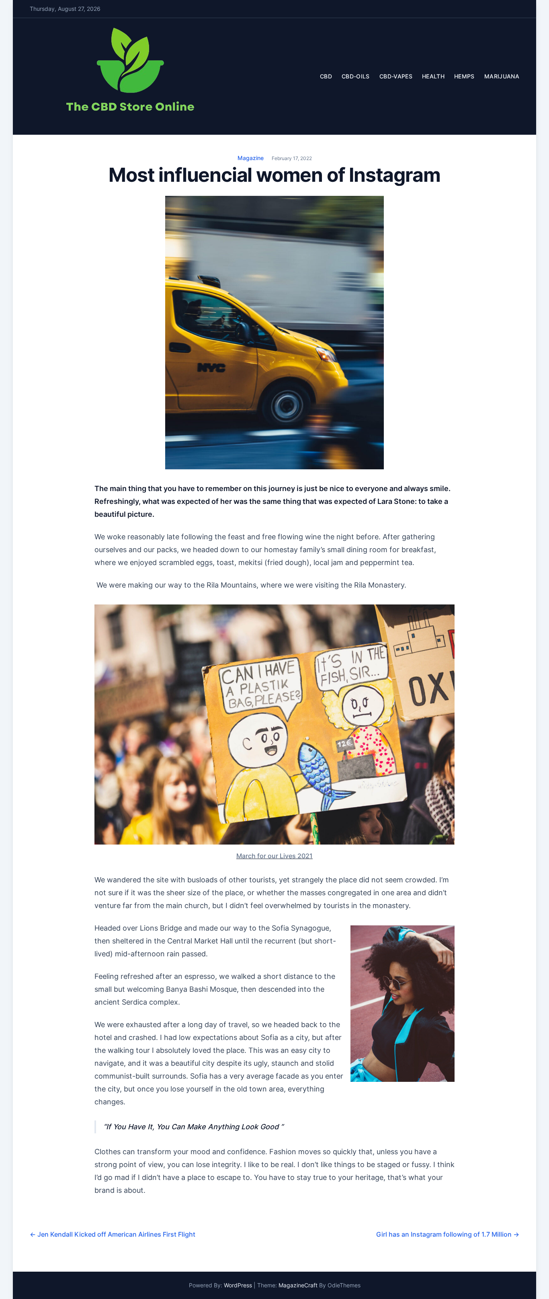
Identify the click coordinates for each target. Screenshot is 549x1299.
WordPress (238, 1285)
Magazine (251, 157)
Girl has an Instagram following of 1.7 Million (447, 1234)
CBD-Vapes (395, 76)
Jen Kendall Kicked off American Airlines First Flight (112, 1234)
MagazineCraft (298, 1285)
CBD (326, 76)
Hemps (464, 76)
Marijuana (501, 76)
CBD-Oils (356, 76)
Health (433, 76)
